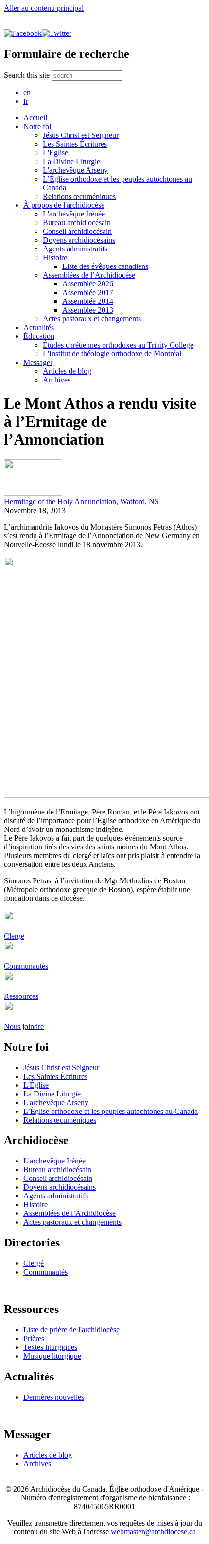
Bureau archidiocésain (77, 222)
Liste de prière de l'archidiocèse (71, 1330)
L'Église (55, 153)
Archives (56, 380)
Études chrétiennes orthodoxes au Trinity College (118, 345)
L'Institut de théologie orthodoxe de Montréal (112, 353)
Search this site (28, 75)
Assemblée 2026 (87, 284)
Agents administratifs (75, 249)
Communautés (45, 1272)
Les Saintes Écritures (75, 144)
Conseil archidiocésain (77, 231)
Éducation (38, 336)
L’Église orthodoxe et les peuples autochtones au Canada (110, 1111)
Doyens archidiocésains (79, 240)
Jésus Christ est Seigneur (81, 135)
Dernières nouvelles (53, 1397)
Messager (37, 362)
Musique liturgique (52, 1356)
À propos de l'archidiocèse (63, 205)
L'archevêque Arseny (75, 170)
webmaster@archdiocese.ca (153, 1531)
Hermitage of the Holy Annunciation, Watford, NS (81, 502)
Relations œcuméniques (79, 196)
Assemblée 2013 (87, 310)
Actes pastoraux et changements (92, 319)
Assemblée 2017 (87, 292)
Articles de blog (67, 371)
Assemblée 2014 (87, 301)
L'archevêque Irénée (74, 214)
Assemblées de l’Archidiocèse (89, 275)
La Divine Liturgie (71, 161)
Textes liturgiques (50, 1347)
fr (25, 101)
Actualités (38, 327)
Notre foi (37, 126)
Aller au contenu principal (44, 8)
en (27, 92)
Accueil (35, 118)
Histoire (55, 257)
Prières (33, 1338)
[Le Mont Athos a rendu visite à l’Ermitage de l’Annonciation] (33, 493)
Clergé (33, 1263)
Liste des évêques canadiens (105, 266)
